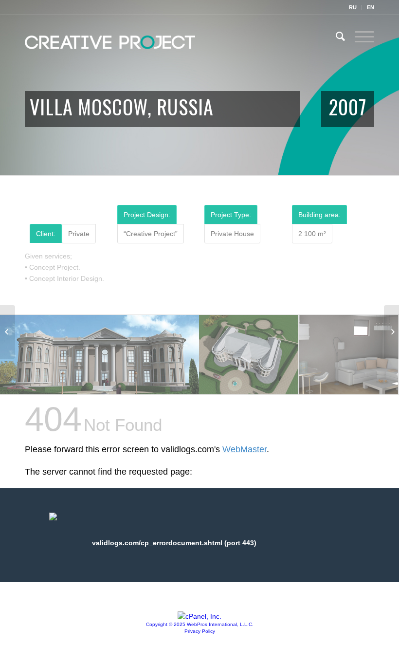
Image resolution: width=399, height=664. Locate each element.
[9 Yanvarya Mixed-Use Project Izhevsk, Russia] (7, 332)
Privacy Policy (199, 631)
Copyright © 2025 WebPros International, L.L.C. (200, 624)
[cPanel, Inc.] (199, 616)
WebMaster (244, 449)
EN (370, 7)
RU (353, 7)
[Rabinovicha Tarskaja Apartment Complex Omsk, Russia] (391, 332)
